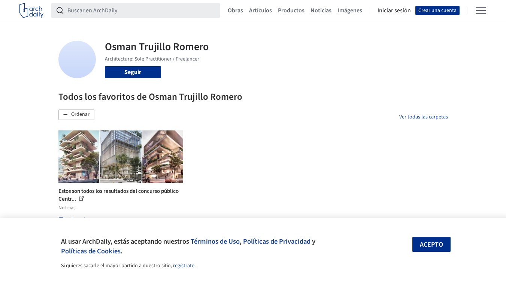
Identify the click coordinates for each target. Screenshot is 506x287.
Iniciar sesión (394, 10)
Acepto (431, 244)
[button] (76, 114)
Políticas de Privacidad (276, 241)
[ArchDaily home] (31, 10)
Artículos (260, 10)
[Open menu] (481, 10)
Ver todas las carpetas (423, 117)
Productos (291, 10)
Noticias (320, 10)
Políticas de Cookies (91, 251)
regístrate (183, 265)
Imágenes (349, 10)
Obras (235, 10)
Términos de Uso (215, 241)
